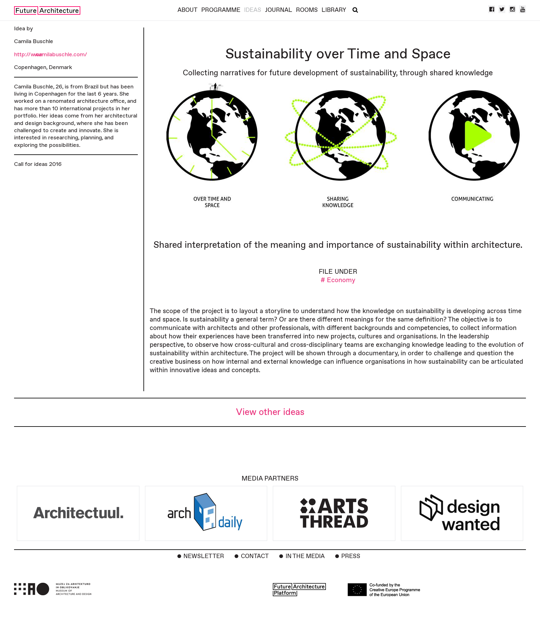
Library (334, 10)
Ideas (252, 10)
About (188, 10)
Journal (278, 10)
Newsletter (203, 556)
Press (350, 556)
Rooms (307, 10)
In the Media (305, 556)
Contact (255, 556)
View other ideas (270, 412)
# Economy (338, 280)
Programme (220, 10)
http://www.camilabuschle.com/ (50, 54)
